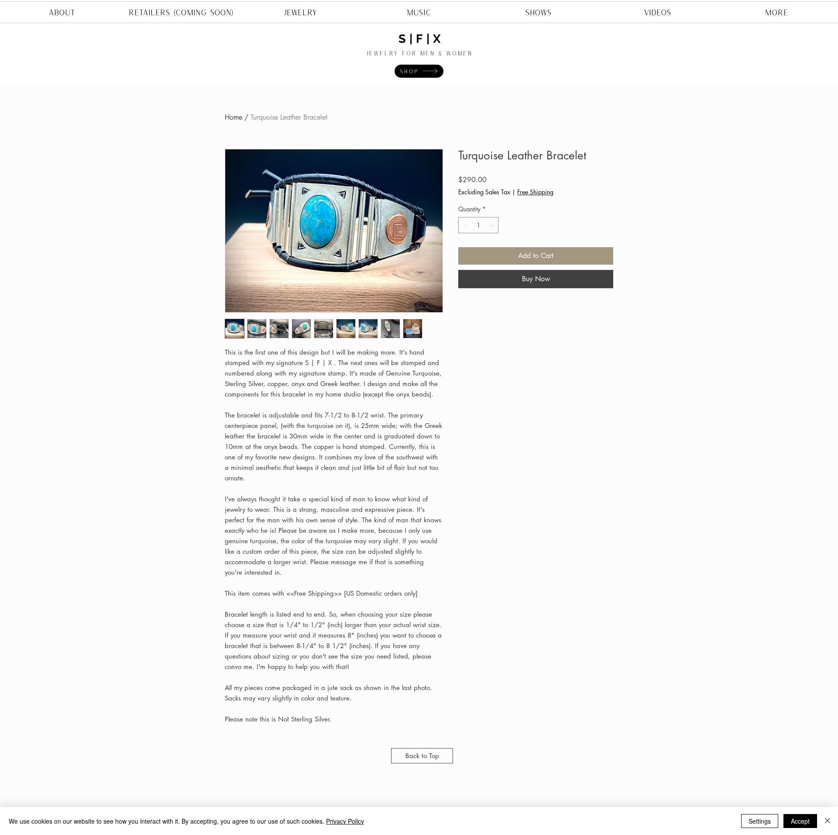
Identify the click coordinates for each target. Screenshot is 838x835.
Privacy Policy (345, 821)
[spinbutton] (478, 225)
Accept (800, 821)
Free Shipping (535, 192)
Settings (760, 821)
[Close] (827, 821)
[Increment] (491, 225)
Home (233, 117)
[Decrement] (465, 225)
